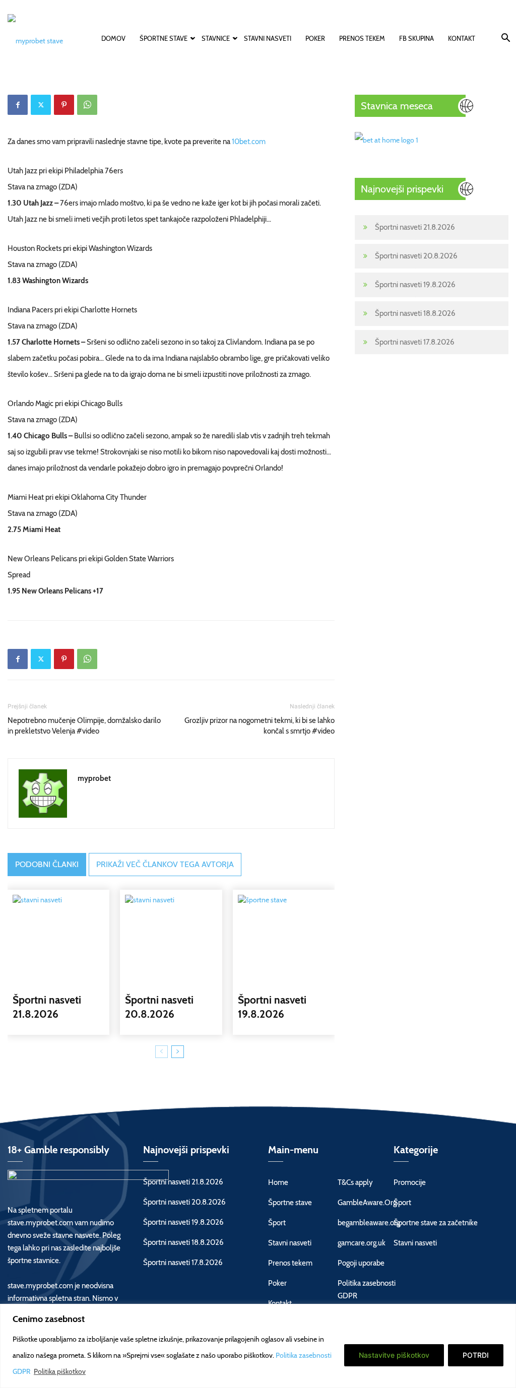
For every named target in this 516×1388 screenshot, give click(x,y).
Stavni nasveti (267, 38)
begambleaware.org (369, 1222)
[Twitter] (41, 105)
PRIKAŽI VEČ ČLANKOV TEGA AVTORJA (165, 864)
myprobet (94, 778)
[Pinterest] (64, 105)
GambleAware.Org (367, 1202)
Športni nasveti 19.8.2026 (415, 284)
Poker (315, 38)
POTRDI (476, 1355)
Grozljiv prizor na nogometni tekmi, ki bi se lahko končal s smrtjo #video (259, 726)
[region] (258, 1346)
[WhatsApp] (87, 105)
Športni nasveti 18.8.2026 (415, 313)
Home (278, 1182)
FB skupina (416, 38)
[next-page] (177, 1051)
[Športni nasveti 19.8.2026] (284, 937)
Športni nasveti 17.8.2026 (415, 342)
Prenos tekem (362, 38)
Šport (277, 1222)
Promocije (410, 1182)
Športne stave (163, 38)
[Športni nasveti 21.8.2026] (58, 937)
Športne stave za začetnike (436, 1222)
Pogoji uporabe (361, 1263)
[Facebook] (18, 105)
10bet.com (249, 141)
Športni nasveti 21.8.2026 (415, 227)
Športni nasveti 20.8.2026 (416, 255)
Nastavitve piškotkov (394, 1355)
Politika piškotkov (60, 1371)
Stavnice (216, 38)
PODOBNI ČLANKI (47, 864)
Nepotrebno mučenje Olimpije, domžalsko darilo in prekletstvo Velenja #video (84, 726)
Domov (113, 38)
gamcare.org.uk (361, 1242)
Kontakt (461, 38)
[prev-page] (161, 1051)
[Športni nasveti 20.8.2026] (171, 937)
